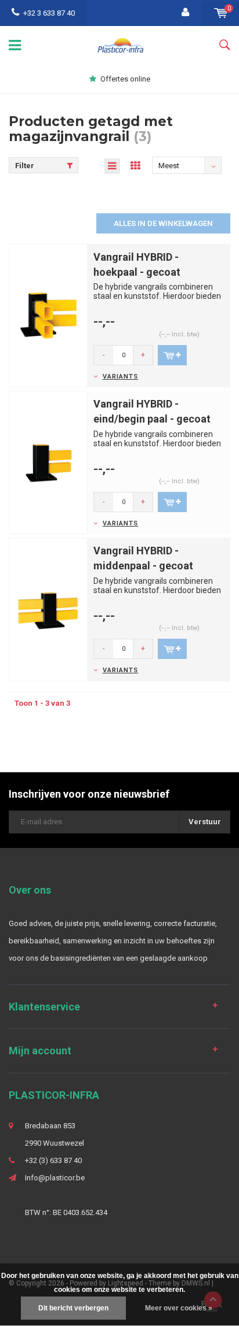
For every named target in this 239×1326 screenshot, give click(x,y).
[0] (220, 13)
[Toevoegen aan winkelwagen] (172, 355)
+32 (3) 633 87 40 (53, 1160)
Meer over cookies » (178, 1308)
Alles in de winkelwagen (163, 223)
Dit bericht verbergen (73, 1308)
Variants (120, 376)
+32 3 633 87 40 (49, 13)
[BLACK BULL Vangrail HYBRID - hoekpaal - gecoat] (48, 314)
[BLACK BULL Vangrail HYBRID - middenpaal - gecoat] (48, 609)
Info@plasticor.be (55, 1177)
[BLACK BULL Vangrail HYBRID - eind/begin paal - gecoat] (48, 462)
